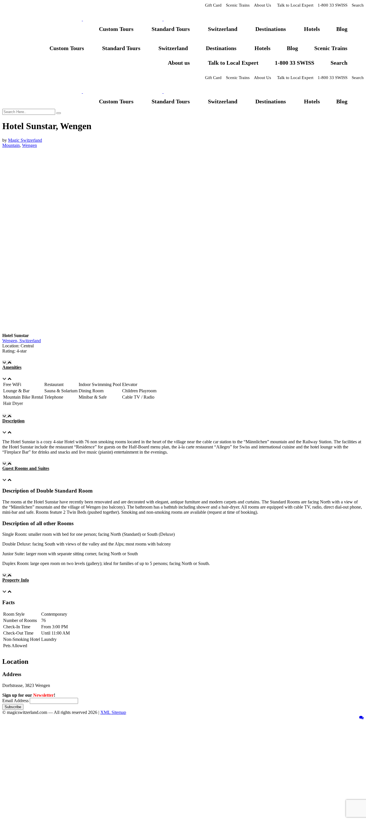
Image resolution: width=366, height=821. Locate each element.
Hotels (312, 29)
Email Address (15, 700)
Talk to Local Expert (295, 5)
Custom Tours (116, 29)
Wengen (29, 145)
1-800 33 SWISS (332, 5)
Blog (341, 29)
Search (358, 5)
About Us (262, 5)
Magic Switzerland (25, 140)
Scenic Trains (238, 5)
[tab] (183, 365)
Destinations (270, 29)
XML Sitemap (113, 712)
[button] (183, 365)
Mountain (11, 145)
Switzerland (222, 29)
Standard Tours (171, 29)
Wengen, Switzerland (21, 340)
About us (179, 63)
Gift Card (213, 5)
